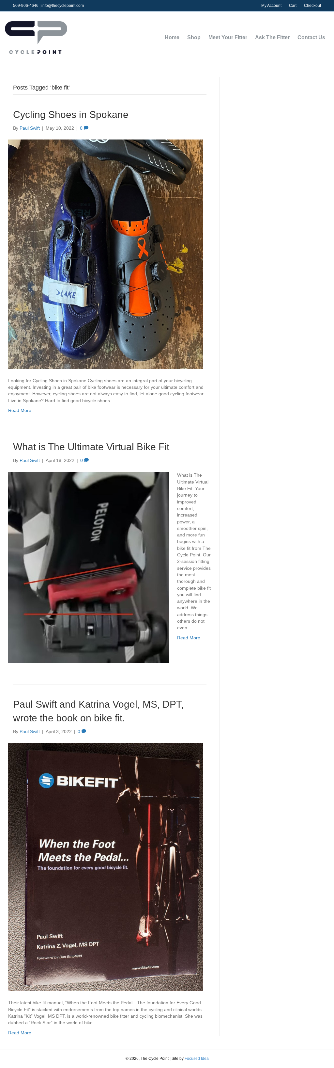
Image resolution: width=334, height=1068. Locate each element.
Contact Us (311, 37)
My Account (271, 5)
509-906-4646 (25, 5)
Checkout (312, 5)
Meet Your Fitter (227, 37)
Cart (292, 5)
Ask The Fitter (272, 37)
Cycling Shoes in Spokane (71, 114)
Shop (194, 37)
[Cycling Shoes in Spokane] (105, 253)
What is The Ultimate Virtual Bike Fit (91, 446)
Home (172, 37)
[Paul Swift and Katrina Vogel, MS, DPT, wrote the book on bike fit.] (105, 866)
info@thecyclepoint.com (62, 5)
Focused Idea (197, 1058)
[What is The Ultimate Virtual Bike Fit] (88, 567)
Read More (19, 410)
